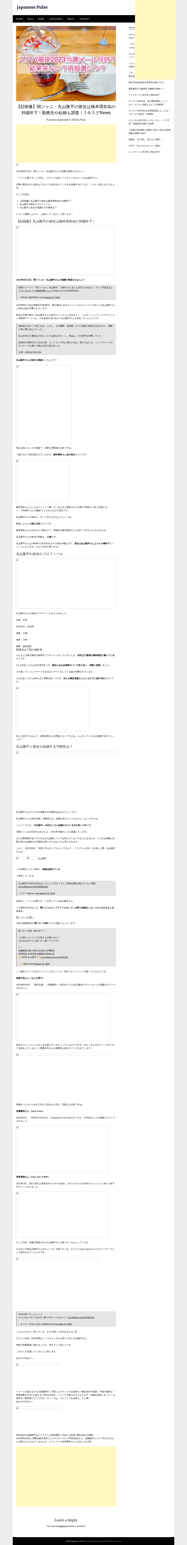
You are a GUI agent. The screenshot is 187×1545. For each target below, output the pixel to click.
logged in (62, 1526)
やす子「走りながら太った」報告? (144, 145)
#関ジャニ (47, 290)
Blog (30, 19)
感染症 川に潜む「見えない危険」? (145, 139)
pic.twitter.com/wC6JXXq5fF (54, 957)
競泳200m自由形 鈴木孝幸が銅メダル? (146, 82)
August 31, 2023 (52, 297)
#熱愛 (38, 290)
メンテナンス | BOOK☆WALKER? (144, 95)
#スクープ (30, 290)
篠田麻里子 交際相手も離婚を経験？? (146, 88)
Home (19, 19)
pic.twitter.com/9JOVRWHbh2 (33, 886)
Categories (55, 19)
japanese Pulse (32, 7)
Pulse (83, 119)
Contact (85, 19)
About (71, 19)
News (41, 19)
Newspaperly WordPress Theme (107, 1541)
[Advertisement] (66, 143)
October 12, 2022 (63, 1324)
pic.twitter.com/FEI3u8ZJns (81, 1317)
